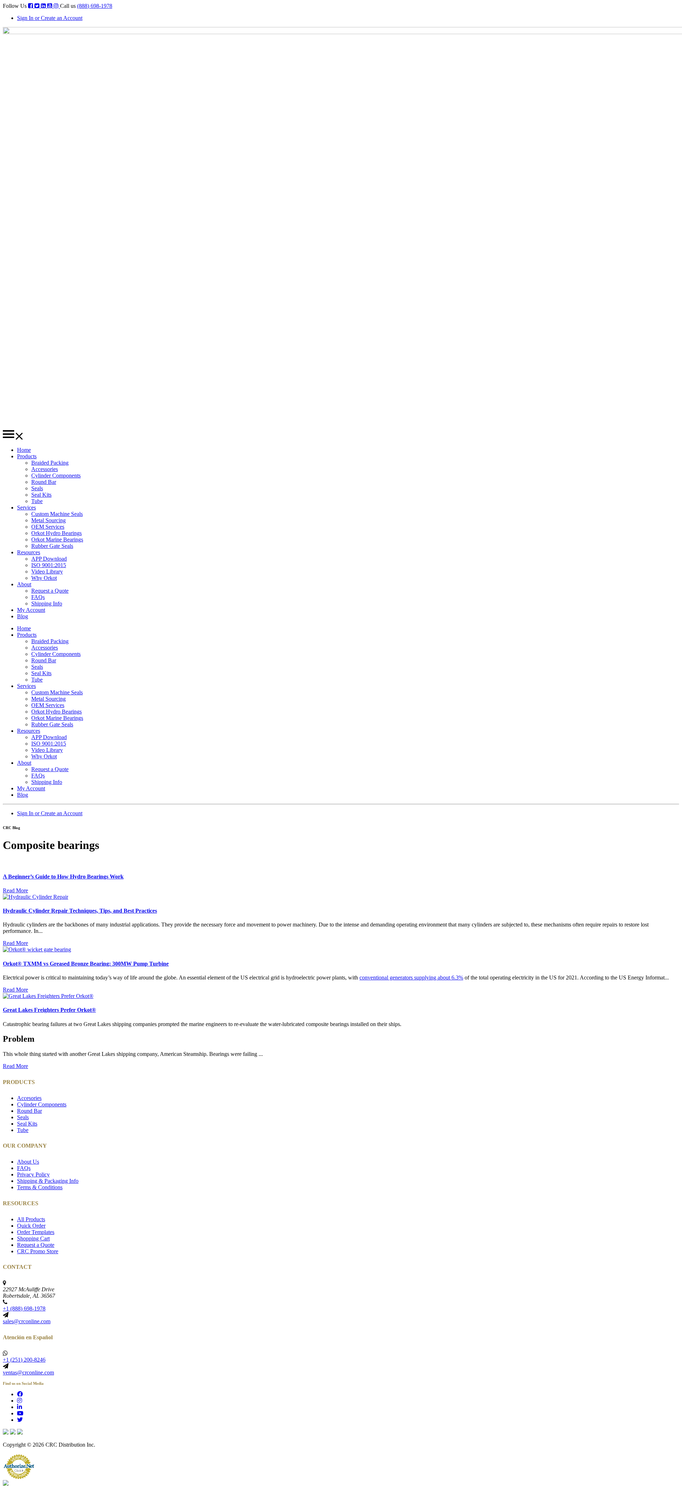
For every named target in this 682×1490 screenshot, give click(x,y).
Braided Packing (50, 463)
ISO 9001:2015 (48, 565)
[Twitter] (37, 6)
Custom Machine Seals (57, 514)
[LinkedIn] (44, 6)
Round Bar (43, 482)
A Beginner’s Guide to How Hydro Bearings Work (63, 877)
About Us (28, 1162)
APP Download (49, 559)
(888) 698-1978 (94, 6)
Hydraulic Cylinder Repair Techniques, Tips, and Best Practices (80, 911)
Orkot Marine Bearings (57, 539)
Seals (37, 488)
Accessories (44, 469)
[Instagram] (57, 6)
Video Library (47, 571)
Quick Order (31, 1226)
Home (24, 450)
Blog (22, 616)
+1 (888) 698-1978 (24, 1308)
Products (27, 456)
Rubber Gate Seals (52, 546)
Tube (37, 501)
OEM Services (47, 527)
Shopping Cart (33, 1238)
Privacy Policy (33, 1174)
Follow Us (15, 6)
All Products (31, 1219)
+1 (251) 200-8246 (24, 1360)
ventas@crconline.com (28, 1372)
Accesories (29, 1098)
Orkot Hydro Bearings (56, 533)
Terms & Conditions (40, 1187)
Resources (28, 552)
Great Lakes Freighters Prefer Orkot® (49, 1010)
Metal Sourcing (48, 520)
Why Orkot (44, 578)
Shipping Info (46, 603)
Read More (15, 890)
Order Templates (35, 1232)
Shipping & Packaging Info (48, 1181)
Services (26, 507)
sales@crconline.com (26, 1321)
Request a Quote (50, 591)
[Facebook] (31, 6)
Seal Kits (41, 495)
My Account (31, 610)
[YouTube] (50, 6)
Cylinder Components (56, 475)
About (24, 584)
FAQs (38, 597)
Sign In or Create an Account (49, 18)
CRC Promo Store (37, 1251)
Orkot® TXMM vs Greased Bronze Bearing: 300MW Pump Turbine (86, 964)
